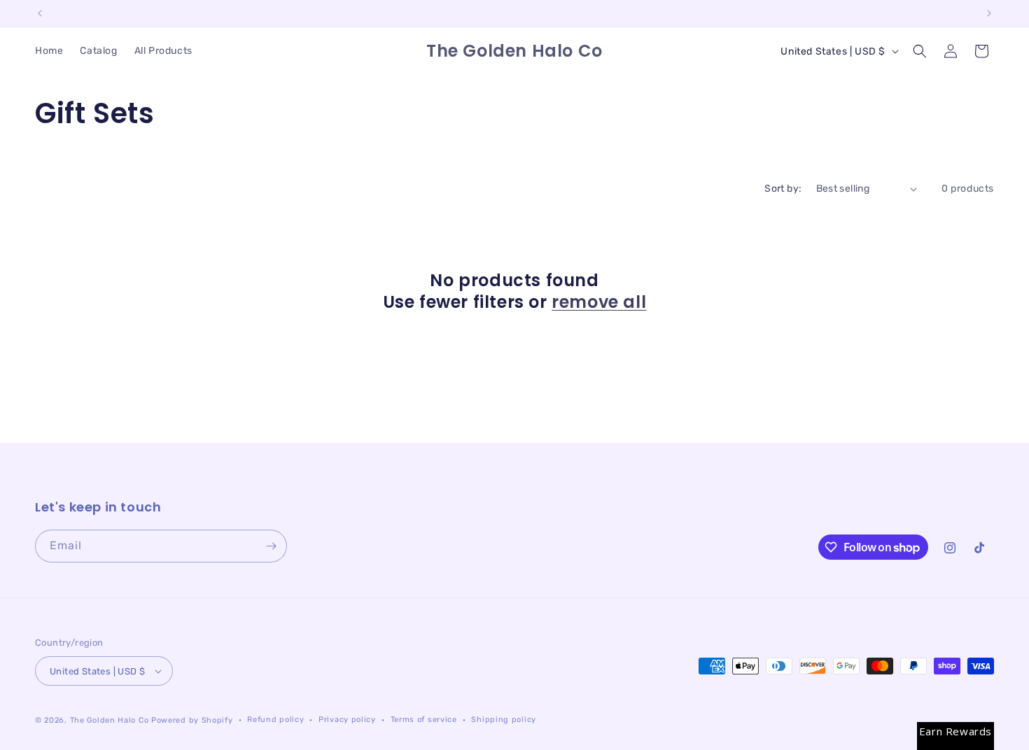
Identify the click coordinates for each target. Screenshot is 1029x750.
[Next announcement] (989, 13)
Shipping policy (503, 719)
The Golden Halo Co (109, 720)
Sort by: (783, 188)
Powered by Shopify (192, 720)
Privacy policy (347, 719)
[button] (919, 51)
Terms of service (424, 719)
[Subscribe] (270, 546)
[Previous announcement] (39, 13)
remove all (599, 302)
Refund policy (275, 719)
